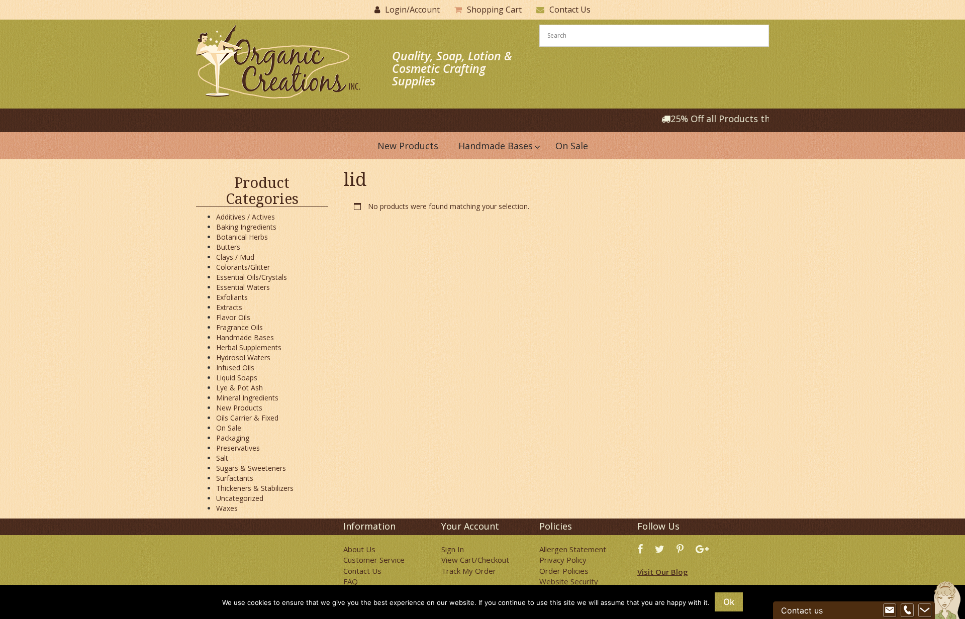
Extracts (229, 307)
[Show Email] (889, 610)
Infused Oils (235, 367)
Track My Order (468, 571)
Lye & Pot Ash (239, 387)
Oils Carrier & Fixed (247, 418)
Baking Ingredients (246, 227)
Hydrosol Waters (243, 357)
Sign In (452, 549)
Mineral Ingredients (247, 397)
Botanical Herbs (242, 237)
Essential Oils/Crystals (251, 277)
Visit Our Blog (662, 572)
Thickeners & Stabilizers (255, 488)
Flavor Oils (233, 317)
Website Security (568, 581)
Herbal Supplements (248, 347)
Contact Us (570, 9)
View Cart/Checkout (475, 560)
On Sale (228, 428)
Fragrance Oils (239, 327)
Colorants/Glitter (243, 267)
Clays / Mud (235, 257)
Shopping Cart (494, 9)
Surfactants (234, 478)
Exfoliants (232, 297)
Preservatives (238, 448)
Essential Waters (243, 287)
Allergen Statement (572, 549)
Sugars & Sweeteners (251, 468)
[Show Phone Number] (907, 610)
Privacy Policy (563, 560)
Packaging (232, 438)
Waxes (227, 508)
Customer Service (374, 560)
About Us (359, 549)
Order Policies (564, 571)
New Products (239, 407)
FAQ (350, 581)
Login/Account (412, 9)
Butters (228, 247)
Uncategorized (239, 498)
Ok (728, 602)
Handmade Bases (245, 337)
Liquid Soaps (236, 377)
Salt (222, 458)
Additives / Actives (245, 217)
